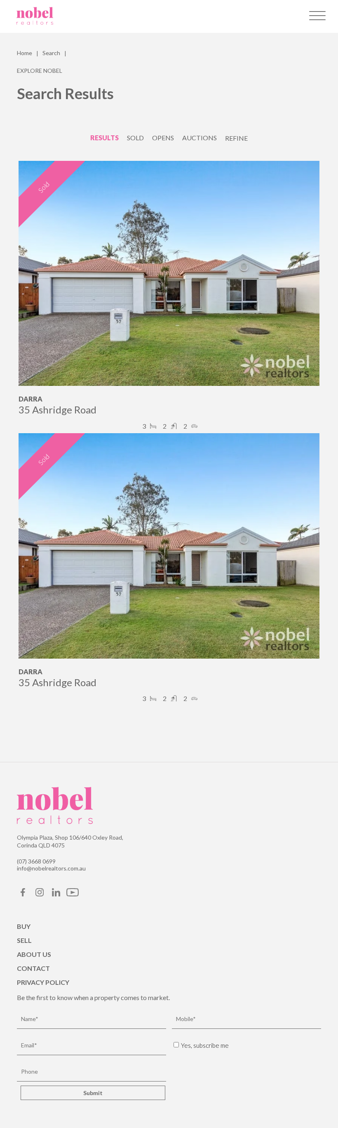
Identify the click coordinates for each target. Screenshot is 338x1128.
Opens (163, 138)
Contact (33, 968)
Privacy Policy (43, 982)
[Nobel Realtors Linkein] (56, 894)
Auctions (199, 138)
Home (24, 52)
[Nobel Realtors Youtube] (72, 894)
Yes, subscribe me (205, 1045)
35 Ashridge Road (57, 409)
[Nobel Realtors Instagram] (39, 894)
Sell (24, 940)
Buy (24, 926)
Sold (135, 138)
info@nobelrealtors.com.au (51, 868)
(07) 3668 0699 (36, 861)
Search (51, 52)
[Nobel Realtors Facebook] (23, 894)
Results (104, 138)
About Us (34, 954)
